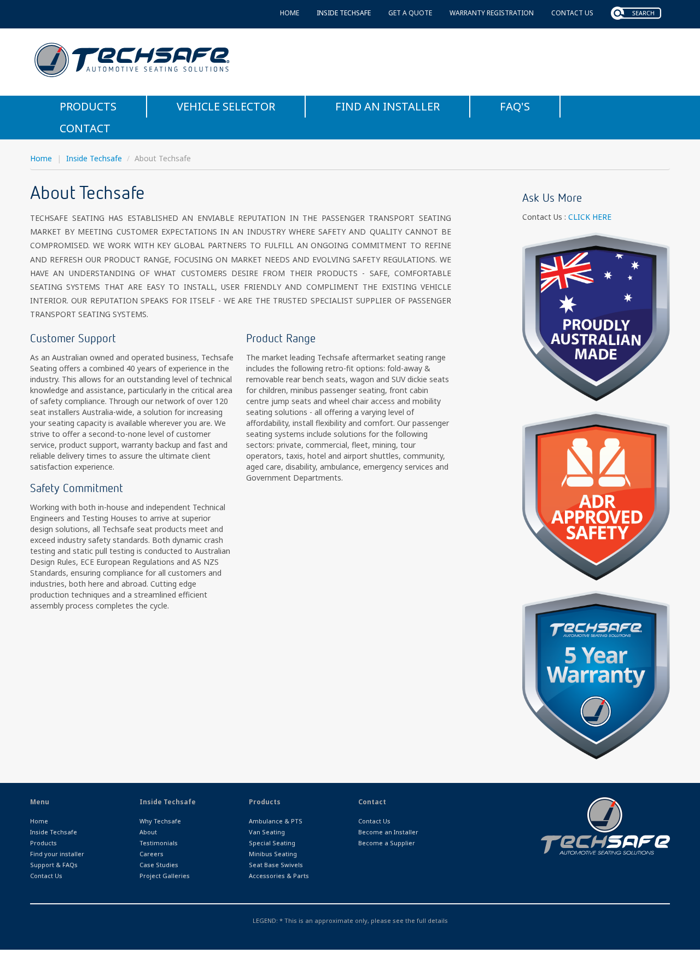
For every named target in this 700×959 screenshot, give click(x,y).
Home (289, 12)
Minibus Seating (273, 854)
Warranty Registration (492, 12)
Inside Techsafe (344, 12)
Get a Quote (410, 12)
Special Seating (272, 843)
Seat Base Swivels (276, 865)
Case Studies (158, 865)
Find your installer (57, 854)
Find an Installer (387, 106)
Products (88, 106)
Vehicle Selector (226, 106)
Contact (85, 128)
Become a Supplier (386, 843)
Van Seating (267, 832)
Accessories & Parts (279, 876)
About (148, 832)
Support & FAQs (54, 865)
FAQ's (515, 106)
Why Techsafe (160, 821)
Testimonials (158, 843)
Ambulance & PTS (275, 821)
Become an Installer (388, 832)
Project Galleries (164, 876)
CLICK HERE (589, 217)
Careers (151, 854)
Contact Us (572, 12)
